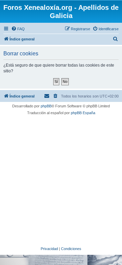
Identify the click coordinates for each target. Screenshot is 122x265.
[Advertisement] (61, 180)
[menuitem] (18, 29)
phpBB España (83, 113)
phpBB (46, 106)
